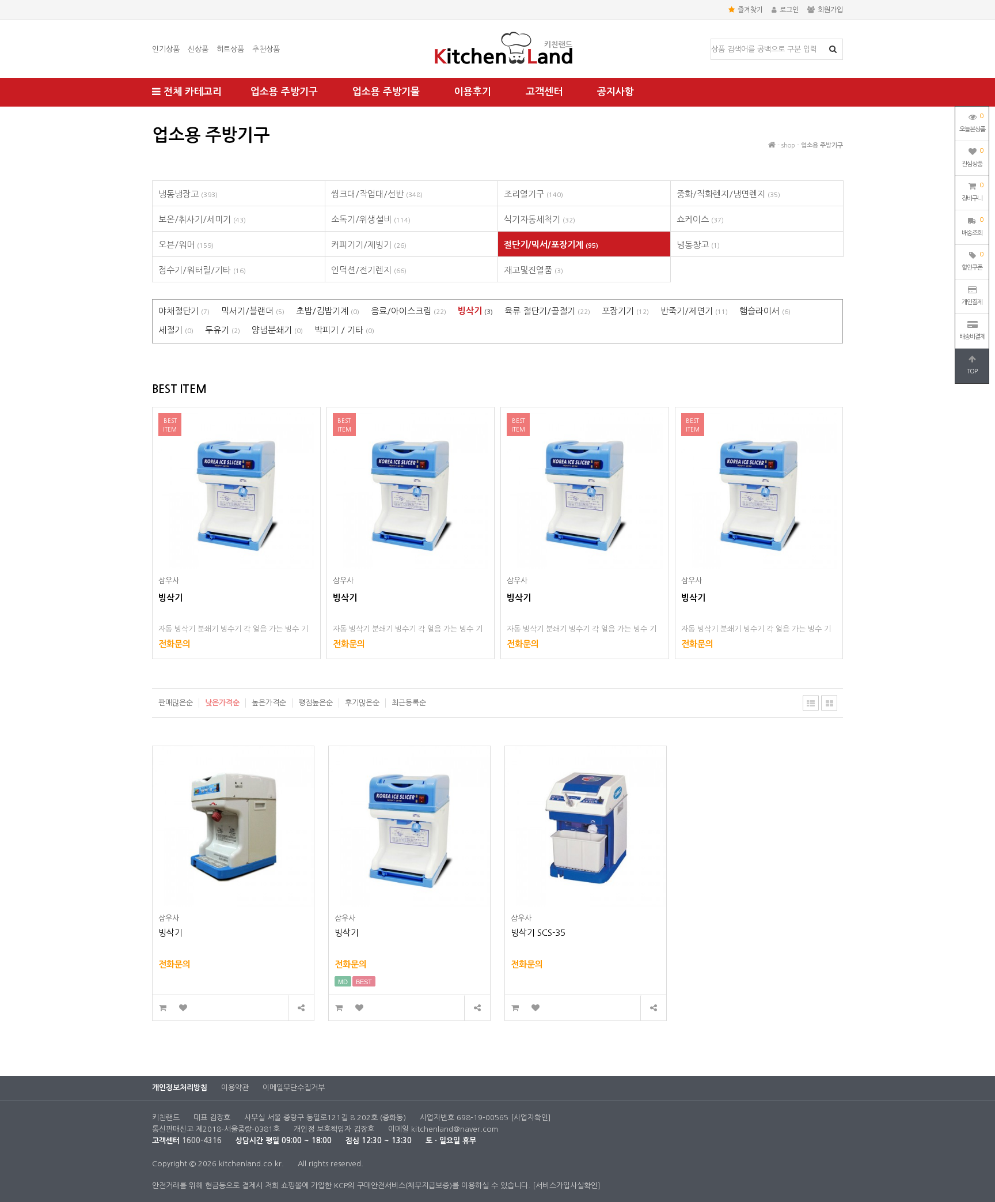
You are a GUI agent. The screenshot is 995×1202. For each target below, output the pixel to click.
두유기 (222, 330)
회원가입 (830, 9)
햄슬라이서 (765, 311)
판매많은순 (175, 702)
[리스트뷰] (811, 703)
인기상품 (166, 49)
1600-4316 (202, 1140)
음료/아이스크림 (408, 311)
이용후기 (472, 92)
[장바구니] (163, 1008)
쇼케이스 (700, 219)
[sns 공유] (301, 1008)
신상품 (198, 49)
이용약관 (235, 1087)
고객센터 (544, 92)
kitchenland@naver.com (454, 1129)
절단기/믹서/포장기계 (551, 244)
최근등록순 (409, 702)
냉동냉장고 (188, 194)
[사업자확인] (531, 1117)
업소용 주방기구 (284, 92)
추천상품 (266, 49)
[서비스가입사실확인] (567, 1185)
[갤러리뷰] (829, 703)
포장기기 (625, 311)
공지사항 (615, 92)
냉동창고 (698, 244)
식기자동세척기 (539, 219)
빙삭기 (475, 311)
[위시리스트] (183, 1008)
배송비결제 (972, 337)
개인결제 (972, 302)
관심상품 (972, 157)
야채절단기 (184, 311)
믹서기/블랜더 (252, 311)
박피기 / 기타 (344, 330)
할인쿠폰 (972, 261)
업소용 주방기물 (386, 92)
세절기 (175, 330)
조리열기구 (533, 194)
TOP (972, 371)
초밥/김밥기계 (327, 311)
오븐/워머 (186, 244)
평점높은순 (315, 702)
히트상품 (230, 49)
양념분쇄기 (277, 330)
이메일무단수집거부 (294, 1087)
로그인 (789, 9)
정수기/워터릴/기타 (202, 270)
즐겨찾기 (750, 9)
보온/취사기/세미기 (202, 219)
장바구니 (972, 192)
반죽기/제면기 (694, 311)
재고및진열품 (533, 270)
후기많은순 (362, 702)
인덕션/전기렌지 (369, 270)
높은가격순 (269, 702)
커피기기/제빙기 (369, 244)
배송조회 (972, 226)
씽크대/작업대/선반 (377, 194)
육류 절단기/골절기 (547, 311)
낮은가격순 (222, 702)
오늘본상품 (972, 123)
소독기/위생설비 (371, 219)
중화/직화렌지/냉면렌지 (728, 194)
